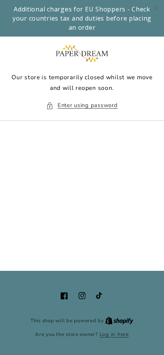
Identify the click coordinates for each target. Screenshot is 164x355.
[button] (81, 105)
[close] (155, 8)
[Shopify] (119, 320)
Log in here (114, 334)
